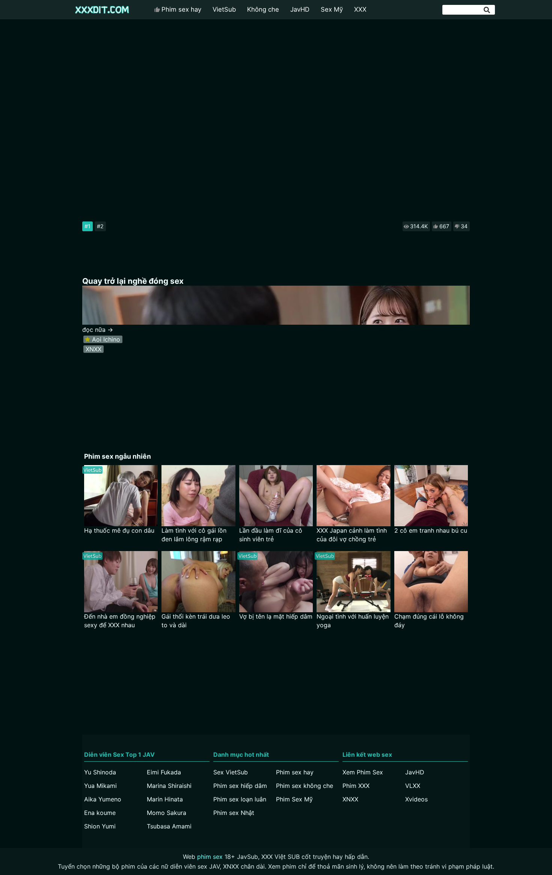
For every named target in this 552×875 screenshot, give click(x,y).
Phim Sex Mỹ (294, 799)
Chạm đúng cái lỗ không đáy (429, 621)
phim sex (210, 856)
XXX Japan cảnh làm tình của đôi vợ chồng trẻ (352, 535)
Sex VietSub (230, 772)
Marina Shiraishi (169, 785)
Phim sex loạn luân (239, 799)
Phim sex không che (304, 785)
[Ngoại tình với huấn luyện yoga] (353, 581)
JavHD (299, 9)
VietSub (224, 9)
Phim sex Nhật (233, 812)
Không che (263, 9)
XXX (360, 9)
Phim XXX (356, 785)
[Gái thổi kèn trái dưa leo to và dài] (198, 581)
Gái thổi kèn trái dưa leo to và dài (195, 621)
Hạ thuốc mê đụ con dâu (119, 530)
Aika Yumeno (102, 799)
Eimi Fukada (164, 772)
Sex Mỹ (332, 9)
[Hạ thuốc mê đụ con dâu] (121, 495)
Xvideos (416, 799)
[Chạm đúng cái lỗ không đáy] (431, 581)
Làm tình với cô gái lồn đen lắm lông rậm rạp (193, 535)
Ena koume (100, 812)
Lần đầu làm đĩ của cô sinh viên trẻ (270, 535)
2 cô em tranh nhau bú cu (430, 530)
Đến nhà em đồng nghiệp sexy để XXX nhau (119, 621)
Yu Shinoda (100, 772)
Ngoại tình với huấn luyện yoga (353, 621)
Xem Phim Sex (362, 772)
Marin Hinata (165, 799)
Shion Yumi (100, 826)
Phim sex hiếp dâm (240, 785)
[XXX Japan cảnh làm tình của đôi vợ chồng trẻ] (353, 495)
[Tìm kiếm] (487, 10)
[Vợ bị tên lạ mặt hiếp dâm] (276, 581)
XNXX (93, 349)
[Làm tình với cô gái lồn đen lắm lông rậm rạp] (198, 495)
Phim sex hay (181, 9)
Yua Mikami (100, 785)
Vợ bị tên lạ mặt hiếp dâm (275, 616)
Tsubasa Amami (169, 826)
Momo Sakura (166, 812)
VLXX (412, 785)
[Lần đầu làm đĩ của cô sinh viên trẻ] (276, 495)
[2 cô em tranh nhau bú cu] (431, 495)
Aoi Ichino (106, 339)
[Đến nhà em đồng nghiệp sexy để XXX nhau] (121, 581)
